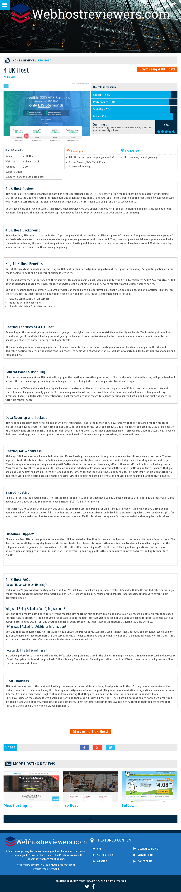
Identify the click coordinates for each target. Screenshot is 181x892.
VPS (99, 848)
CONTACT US (145, 861)
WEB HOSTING (145, 855)
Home (16, 60)
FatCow (128, 805)
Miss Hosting (15, 805)
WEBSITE (102, 861)
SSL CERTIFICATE (106, 855)
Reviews (28, 60)
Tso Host (70, 805)
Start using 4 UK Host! (157, 69)
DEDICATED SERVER (148, 848)
